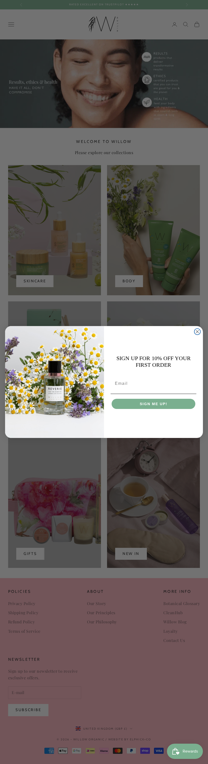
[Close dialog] (197, 332)
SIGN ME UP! (153, 404)
